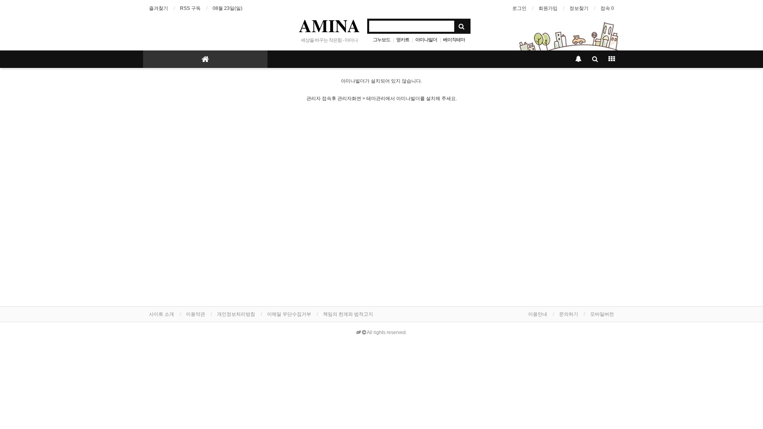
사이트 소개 (161, 314)
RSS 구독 (190, 8)
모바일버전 (602, 314)
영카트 (402, 40)
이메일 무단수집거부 (289, 314)
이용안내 (537, 314)
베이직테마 (454, 40)
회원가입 (548, 8)
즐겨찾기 (158, 8)
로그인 (519, 8)
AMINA (329, 25)
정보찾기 (579, 8)
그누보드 (381, 40)
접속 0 (607, 8)
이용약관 (195, 314)
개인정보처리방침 (236, 314)
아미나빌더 (426, 40)
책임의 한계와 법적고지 (348, 314)
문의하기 (568, 314)
